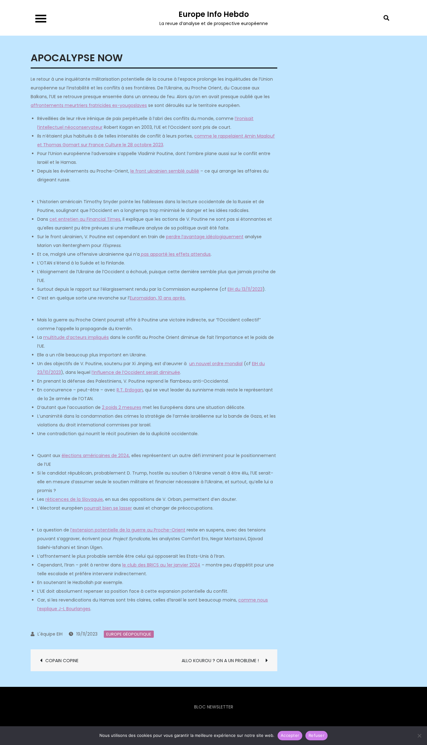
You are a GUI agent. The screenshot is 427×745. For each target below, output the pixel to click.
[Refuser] (419, 735)
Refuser (316, 735)
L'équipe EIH (50, 634)
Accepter (290, 735)
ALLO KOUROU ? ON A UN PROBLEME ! (222, 660)
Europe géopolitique (128, 634)
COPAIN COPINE (62, 660)
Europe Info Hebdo (213, 14)
